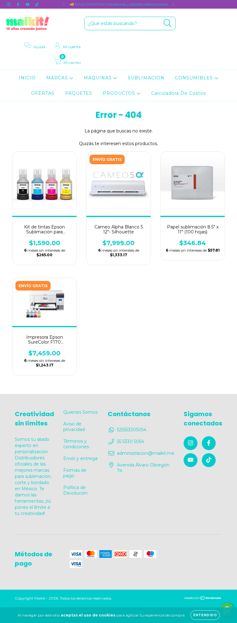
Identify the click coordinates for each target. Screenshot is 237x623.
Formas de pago (74, 473)
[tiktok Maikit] (37, 4)
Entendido (205, 615)
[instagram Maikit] (9, 4)
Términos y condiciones (76, 443)
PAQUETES (78, 93)
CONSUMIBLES (194, 78)
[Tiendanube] (203, 598)
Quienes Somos (80, 412)
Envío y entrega (80, 458)
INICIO (27, 78)
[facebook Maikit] (18, 4)
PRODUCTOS (120, 93)
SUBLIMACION (146, 78)
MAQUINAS (98, 78)
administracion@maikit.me (145, 453)
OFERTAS (43, 93)
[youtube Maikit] (28, 4)
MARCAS (57, 78)
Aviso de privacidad (74, 426)
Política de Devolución (75, 490)
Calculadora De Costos (178, 93)
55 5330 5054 (130, 441)
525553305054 (131, 430)
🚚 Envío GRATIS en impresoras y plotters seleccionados (118, 4)
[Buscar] (167, 23)
